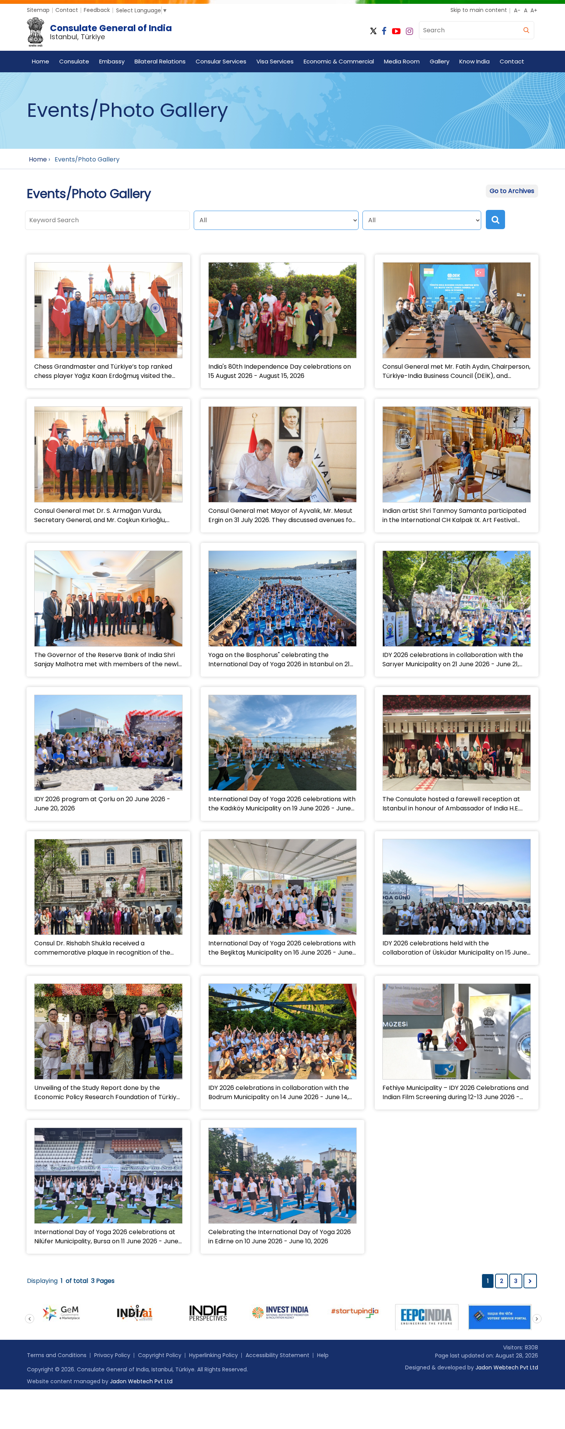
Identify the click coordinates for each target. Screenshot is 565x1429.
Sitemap (38, 10)
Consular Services (221, 61)
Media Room (402, 61)
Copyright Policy (159, 1355)
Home (40, 61)
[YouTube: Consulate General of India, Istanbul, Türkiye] (396, 31)
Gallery (439, 61)
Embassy (112, 61)
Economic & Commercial (339, 61)
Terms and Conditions (56, 1355)
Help (323, 1355)
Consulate (74, 61)
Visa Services (275, 61)
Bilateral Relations (160, 61)
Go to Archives (512, 190)
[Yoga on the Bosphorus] (282, 598)
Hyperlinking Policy (213, 1355)
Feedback (97, 10)
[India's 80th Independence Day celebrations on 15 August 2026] (282, 311)
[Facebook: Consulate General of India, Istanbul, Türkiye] (384, 31)
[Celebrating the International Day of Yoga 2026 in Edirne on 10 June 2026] (282, 1182)
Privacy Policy (112, 1355)
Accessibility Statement (277, 1355)
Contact (66, 10)
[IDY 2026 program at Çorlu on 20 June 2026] (108, 744)
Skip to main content (478, 10)
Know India (474, 61)
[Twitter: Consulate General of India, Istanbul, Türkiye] (373, 31)
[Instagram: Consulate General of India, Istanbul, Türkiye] (409, 31)
